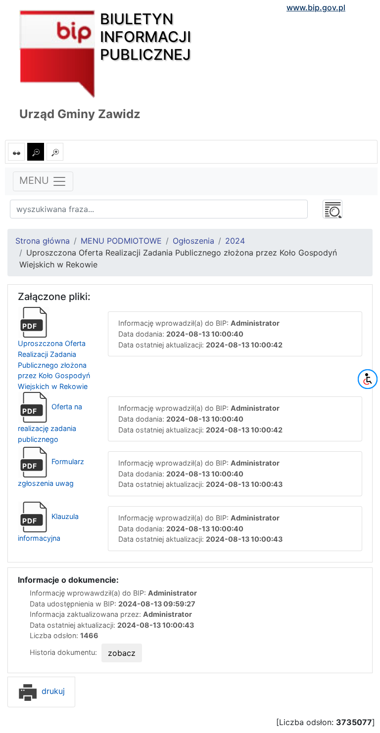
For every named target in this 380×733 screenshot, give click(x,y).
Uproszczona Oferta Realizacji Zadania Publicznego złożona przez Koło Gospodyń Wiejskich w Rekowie (54, 356)
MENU (35, 181)
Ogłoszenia (193, 241)
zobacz (122, 653)
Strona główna (42, 241)
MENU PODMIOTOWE (121, 241)
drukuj (52, 691)
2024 (235, 241)
